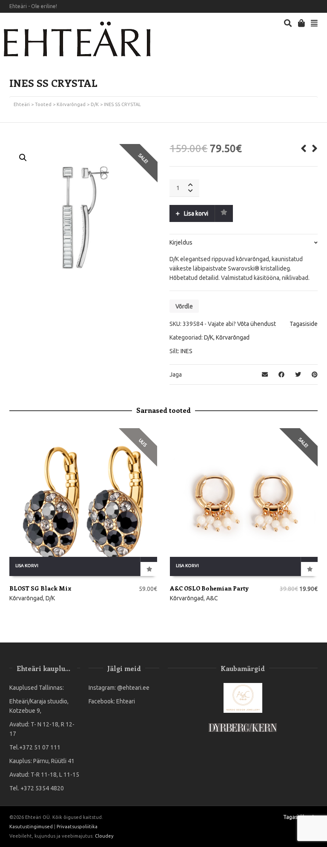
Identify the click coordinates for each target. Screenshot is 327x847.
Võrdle (184, 306)
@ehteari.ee (133, 687)
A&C (212, 598)
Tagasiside (304, 323)
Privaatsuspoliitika (77, 826)
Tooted (43, 104)
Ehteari (125, 701)
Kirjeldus (180, 242)
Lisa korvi (196, 213)
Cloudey (104, 835)
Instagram (317, 6)
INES (186, 351)
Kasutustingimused (31, 826)
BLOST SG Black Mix (40, 588)
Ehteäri (22, 104)
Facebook (304, 6)
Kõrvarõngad (71, 104)
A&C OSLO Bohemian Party (209, 588)
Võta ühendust (256, 323)
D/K (95, 104)
